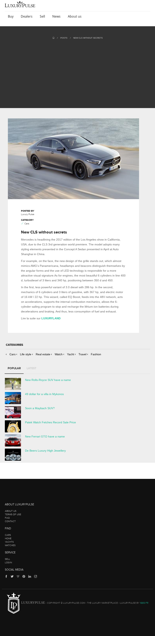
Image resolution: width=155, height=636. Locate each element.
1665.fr (144, 602)
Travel (82, 354)
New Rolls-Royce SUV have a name (48, 380)
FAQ (7, 517)
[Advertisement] (77, 69)
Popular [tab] (14, 368)
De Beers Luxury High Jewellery (45, 450)
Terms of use (13, 514)
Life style (25, 354)
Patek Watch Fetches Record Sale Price (50, 422)
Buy (11, 16)
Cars (12, 354)
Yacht (70, 354)
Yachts (9, 541)
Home (8, 538)
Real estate (43, 354)
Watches (10, 545)
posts (63, 38)
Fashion (96, 354)
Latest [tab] (31, 368)
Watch (59, 354)
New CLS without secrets (88, 38)
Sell (43, 16)
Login (8, 562)
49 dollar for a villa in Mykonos (44, 394)
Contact (10, 521)
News (56, 16)
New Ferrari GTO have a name (45, 436)
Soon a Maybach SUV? (40, 408)
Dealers (27, 16)
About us (75, 16)
